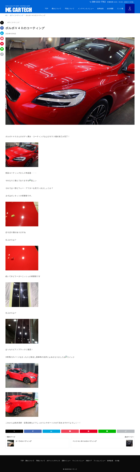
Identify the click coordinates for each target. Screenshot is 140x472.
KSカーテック (72, 469)
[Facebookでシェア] (2, 28)
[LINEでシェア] (2, 49)
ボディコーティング (13, 22)
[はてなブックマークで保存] (2, 33)
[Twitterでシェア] (2, 22)
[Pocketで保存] (2, 38)
